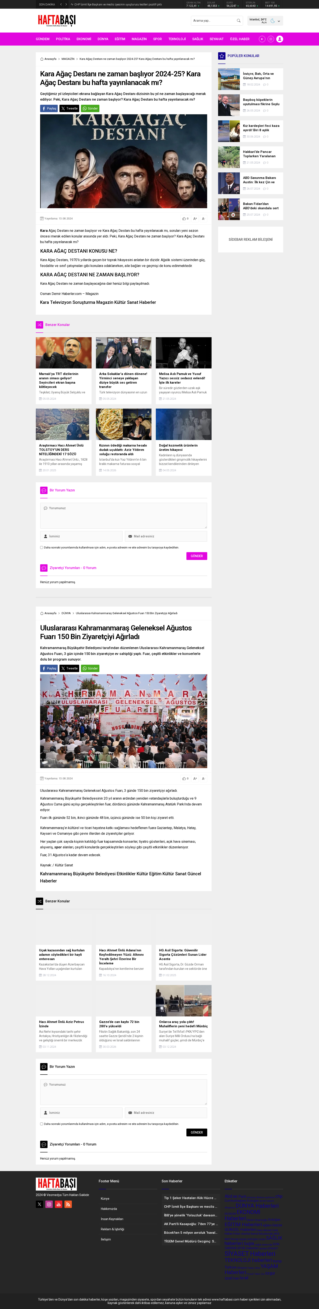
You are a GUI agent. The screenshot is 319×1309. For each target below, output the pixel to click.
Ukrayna (242, 1267)
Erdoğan (274, 1220)
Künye (105, 1198)
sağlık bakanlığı (263, 1244)
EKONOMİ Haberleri (242, 1215)
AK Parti (239, 1196)
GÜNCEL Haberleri (240, 1229)
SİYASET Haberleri (250, 1253)
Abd (228, 1196)
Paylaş (51, 108)
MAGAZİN (68, 59)
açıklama (270, 1197)
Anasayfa (50, 59)
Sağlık (249, 1243)
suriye (263, 1248)
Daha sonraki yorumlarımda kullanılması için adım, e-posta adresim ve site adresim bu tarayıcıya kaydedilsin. (111, 547)
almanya (251, 1197)
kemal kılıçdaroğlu (262, 1233)
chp (279, 1196)
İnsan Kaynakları (112, 1219)
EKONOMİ (230, 1213)
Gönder (93, 108)
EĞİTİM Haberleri (243, 1224)
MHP (227, 1239)
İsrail (244, 1277)
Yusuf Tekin (253, 1273)
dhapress (230, 1207)
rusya (261, 1239)
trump (277, 1261)
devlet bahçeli (267, 1200)
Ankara (261, 1197)
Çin (263, 1274)
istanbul (245, 1233)
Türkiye (230, 1267)
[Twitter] (39, 1204)
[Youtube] (58, 1204)
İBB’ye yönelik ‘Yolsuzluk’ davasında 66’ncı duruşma (106, 4)
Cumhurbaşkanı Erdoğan (242, 1200)
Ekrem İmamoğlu (257, 1220)
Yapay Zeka (253, 1267)
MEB (277, 1233)
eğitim (267, 1225)
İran (236, 1278)
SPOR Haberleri (248, 1248)
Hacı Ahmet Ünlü (267, 1230)
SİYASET (272, 1248)
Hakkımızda (109, 1209)
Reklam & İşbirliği (112, 1229)
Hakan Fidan (232, 1233)
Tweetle (72, 108)
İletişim (106, 1239)
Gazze (277, 1225)
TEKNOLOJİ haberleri (248, 1260)
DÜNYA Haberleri (257, 1205)
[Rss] (68, 1204)
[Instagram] (49, 1204)
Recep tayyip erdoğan (244, 1239)
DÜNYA (66, 613)
